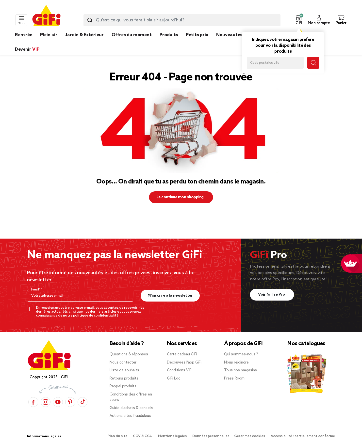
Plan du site (118, 436)
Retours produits (124, 378)
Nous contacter (123, 362)
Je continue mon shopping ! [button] (181, 197)
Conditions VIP (179, 370)
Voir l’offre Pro (272, 294)
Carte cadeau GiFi (182, 354)
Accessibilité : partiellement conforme (303, 436)
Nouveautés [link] (229, 35)
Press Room (234, 378)
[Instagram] (45, 401)
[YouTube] (58, 401)
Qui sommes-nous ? (241, 354)
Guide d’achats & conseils (131, 408)
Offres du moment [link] (132, 35)
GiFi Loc (173, 378)
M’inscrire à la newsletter (170, 295)
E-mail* (36, 289)
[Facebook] (33, 401)
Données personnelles (210, 436)
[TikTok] (82, 401)
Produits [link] (169, 35)
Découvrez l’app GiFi (184, 362)
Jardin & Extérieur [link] (84, 35)
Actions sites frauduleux (130, 416)
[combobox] (181, 20)
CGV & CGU (143, 436)
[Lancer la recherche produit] (89, 20)
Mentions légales (172, 436)
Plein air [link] (48, 35)
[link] (169, 42)
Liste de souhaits (124, 370)
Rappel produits (123, 386)
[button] (299, 20)
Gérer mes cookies (250, 436)
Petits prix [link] (197, 35)
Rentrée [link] (23, 35)
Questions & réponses (129, 354)
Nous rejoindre (236, 362)
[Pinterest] (70, 401)
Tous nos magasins (240, 370)
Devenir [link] (27, 49)
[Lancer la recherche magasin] (313, 63)
